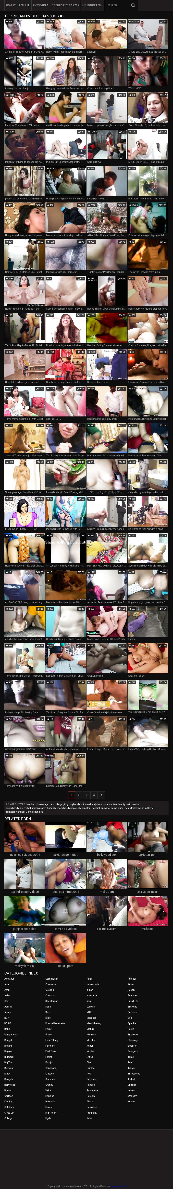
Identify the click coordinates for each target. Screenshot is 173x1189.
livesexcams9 (118, 1186)
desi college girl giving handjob (66, 804)
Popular (24, 5)
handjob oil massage (37, 804)
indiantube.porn (92, 5)
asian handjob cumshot (18, 808)
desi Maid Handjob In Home (139, 808)
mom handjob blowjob (69, 808)
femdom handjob (15, 811)
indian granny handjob (44, 808)
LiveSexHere (40, 5)
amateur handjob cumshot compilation (102, 808)
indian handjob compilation (97, 804)
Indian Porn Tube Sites (65, 5)
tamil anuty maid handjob (126, 804)
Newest (11, 5)
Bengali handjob (34, 811)
